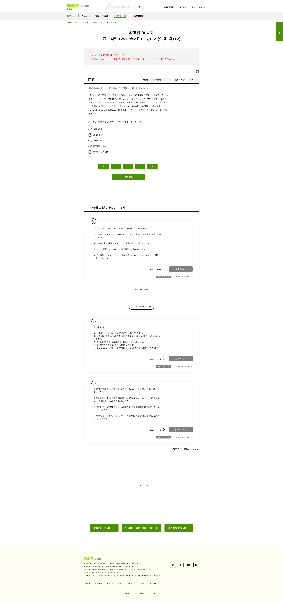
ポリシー (140, 583)
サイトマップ (153, 583)
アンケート (153, 7)
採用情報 (110, 583)
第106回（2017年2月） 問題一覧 (141, 528)
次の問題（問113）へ (178, 528)
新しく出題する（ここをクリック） (133, 59)
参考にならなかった (163, 277)
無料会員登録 (168, 7)
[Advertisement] (141, 504)
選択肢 (146, 80)
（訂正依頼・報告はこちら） (140, 88)
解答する (129, 177)
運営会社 (87, 583)
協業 (119, 583)
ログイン (182, 7)
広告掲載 (98, 583)
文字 (180, 80)
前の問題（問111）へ (104, 528)
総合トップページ (198, 7)
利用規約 (129, 583)
